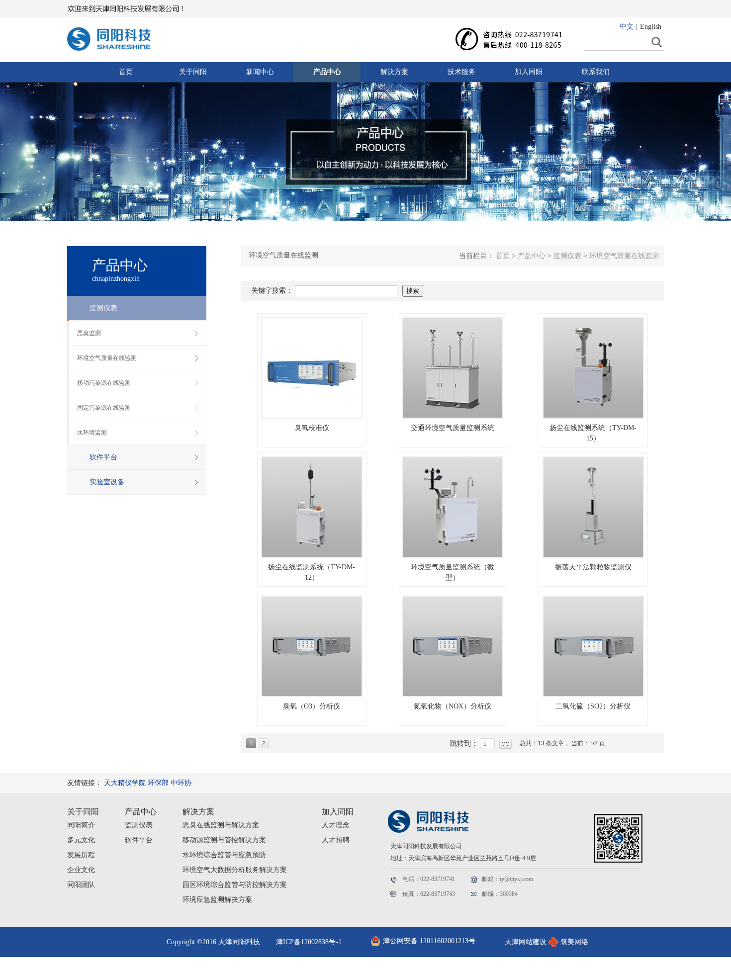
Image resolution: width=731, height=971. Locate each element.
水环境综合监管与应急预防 (224, 855)
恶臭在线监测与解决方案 (221, 825)
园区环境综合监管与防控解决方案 (235, 884)
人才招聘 (336, 840)
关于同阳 (83, 811)
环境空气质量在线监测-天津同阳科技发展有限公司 (119, 36)
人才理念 (336, 825)
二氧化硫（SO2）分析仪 (593, 706)
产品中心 (141, 811)
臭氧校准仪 (311, 428)
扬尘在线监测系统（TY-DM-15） (593, 433)
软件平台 (139, 840)
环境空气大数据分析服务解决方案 (235, 870)
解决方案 (198, 811)
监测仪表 (139, 825)
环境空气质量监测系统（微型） (452, 572)
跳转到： (465, 743)
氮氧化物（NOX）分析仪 (452, 706)
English (650, 26)
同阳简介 (81, 825)
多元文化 (81, 840)
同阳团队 (81, 884)
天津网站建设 (526, 942)
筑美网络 (574, 942)
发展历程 (81, 855)
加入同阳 (338, 811)
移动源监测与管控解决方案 (224, 840)
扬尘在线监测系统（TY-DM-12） (311, 572)
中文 (627, 26)
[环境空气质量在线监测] (312, 368)
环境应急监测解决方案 (217, 899)
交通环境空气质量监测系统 (452, 428)
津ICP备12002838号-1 (309, 942)
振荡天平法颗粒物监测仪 (593, 567)
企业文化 (81, 870)
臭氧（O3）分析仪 (311, 706)
